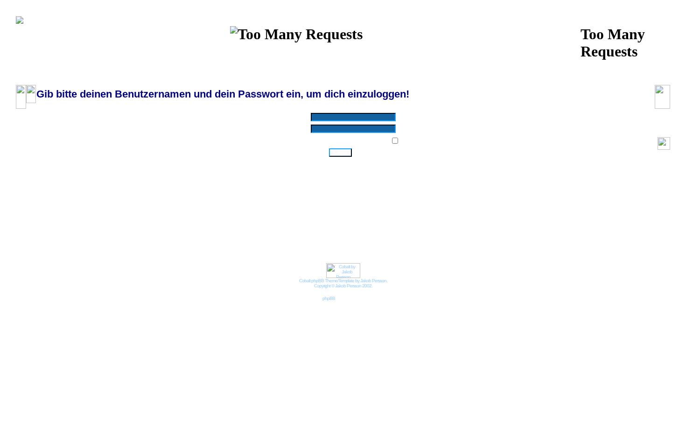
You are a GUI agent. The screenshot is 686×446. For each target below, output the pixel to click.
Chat (284, 53)
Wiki (263, 53)
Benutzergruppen (417, 53)
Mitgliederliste (369, 53)
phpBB (328, 298)
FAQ (306, 53)
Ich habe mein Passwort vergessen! (340, 162)
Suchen (332, 53)
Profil (260, 62)
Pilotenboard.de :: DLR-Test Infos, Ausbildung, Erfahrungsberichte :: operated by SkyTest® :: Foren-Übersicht (153, 80)
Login (394, 62)
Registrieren (426, 62)
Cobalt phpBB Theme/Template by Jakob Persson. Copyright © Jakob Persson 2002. (343, 283)
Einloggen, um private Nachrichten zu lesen (327, 62)
